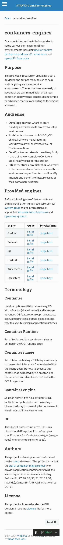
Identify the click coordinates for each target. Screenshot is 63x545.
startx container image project (27, 465)
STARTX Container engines (33, 5)
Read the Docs (17, 538)
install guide (30, 233)
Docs (8, 18)
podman (23, 54)
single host (46, 233)
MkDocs (22, 535)
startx (16, 461)
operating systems (16, 216)
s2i (30, 54)
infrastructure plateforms (33, 212)
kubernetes (40, 54)
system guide (12, 207)
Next (50, 522)
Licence (31, 508)
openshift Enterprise (17, 58)
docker (38, 49)
